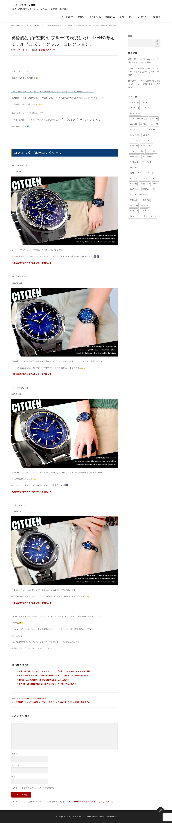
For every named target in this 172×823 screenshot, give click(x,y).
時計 (133, 194)
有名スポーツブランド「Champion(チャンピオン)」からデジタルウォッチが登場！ (54, 675)
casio (145, 102)
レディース (135, 178)
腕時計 (77, 702)
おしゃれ (153, 124)
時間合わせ (135, 200)
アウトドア (149, 129)
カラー (146, 140)
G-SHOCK (147, 108)
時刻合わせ (148, 189)
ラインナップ (125, 17)
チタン (70, 702)
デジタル (134, 162)
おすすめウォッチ (29, 698)
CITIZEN (20, 702)
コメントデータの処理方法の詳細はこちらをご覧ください (91, 801)
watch (133, 124)
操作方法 (134, 189)
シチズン (52, 702)
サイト (14, 776)
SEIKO (154, 118)
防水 (144, 211)
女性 (155, 184)
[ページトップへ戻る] (160, 810)
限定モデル (85, 702)
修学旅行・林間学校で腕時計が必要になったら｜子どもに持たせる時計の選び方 (144, 83)
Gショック (135, 113)
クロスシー (146, 146)
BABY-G (134, 102)
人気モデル (149, 178)
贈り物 (134, 211)
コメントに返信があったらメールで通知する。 (36, 788)
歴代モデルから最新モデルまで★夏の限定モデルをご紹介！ (44, 679)
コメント (16, 721)
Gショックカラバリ (138, 118)
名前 (14, 754)
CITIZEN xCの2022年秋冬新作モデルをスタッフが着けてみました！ (48, 684)
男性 (146, 200)
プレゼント (135, 167)
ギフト (134, 146)
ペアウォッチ (135, 173)
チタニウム (62, 702)
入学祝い (145, 184)
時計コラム (110, 17)
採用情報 (157, 17)
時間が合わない (146, 194)
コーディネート (136, 151)
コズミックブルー (40, 702)
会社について (67, 17)
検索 (130, 36)
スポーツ (134, 156)
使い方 (133, 184)
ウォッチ (28, 702)
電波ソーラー (150, 216)
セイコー (147, 156)
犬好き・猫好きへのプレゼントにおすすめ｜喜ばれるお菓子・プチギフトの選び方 (144, 71)
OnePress (91, 816)
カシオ (146, 135)
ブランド (146, 162)
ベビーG (148, 167)
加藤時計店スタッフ (47, 50)
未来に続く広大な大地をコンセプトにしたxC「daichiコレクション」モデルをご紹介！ (56, 671)
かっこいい (135, 129)
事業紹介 (81, 17)
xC (143, 124)
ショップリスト (141, 17)
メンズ (149, 173)
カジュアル (135, 140)
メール (15, 765)
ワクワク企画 (95, 17)
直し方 (134, 205)
